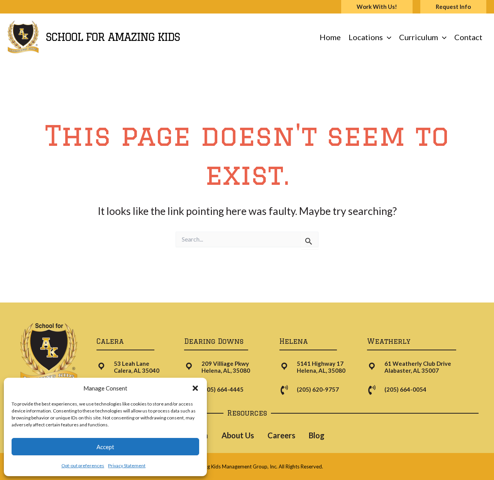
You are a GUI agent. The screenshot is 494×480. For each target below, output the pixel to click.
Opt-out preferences (82, 465)
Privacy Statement (126, 465)
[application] (387, 37)
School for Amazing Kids (113, 36)
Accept (105, 446)
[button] (195, 388)
